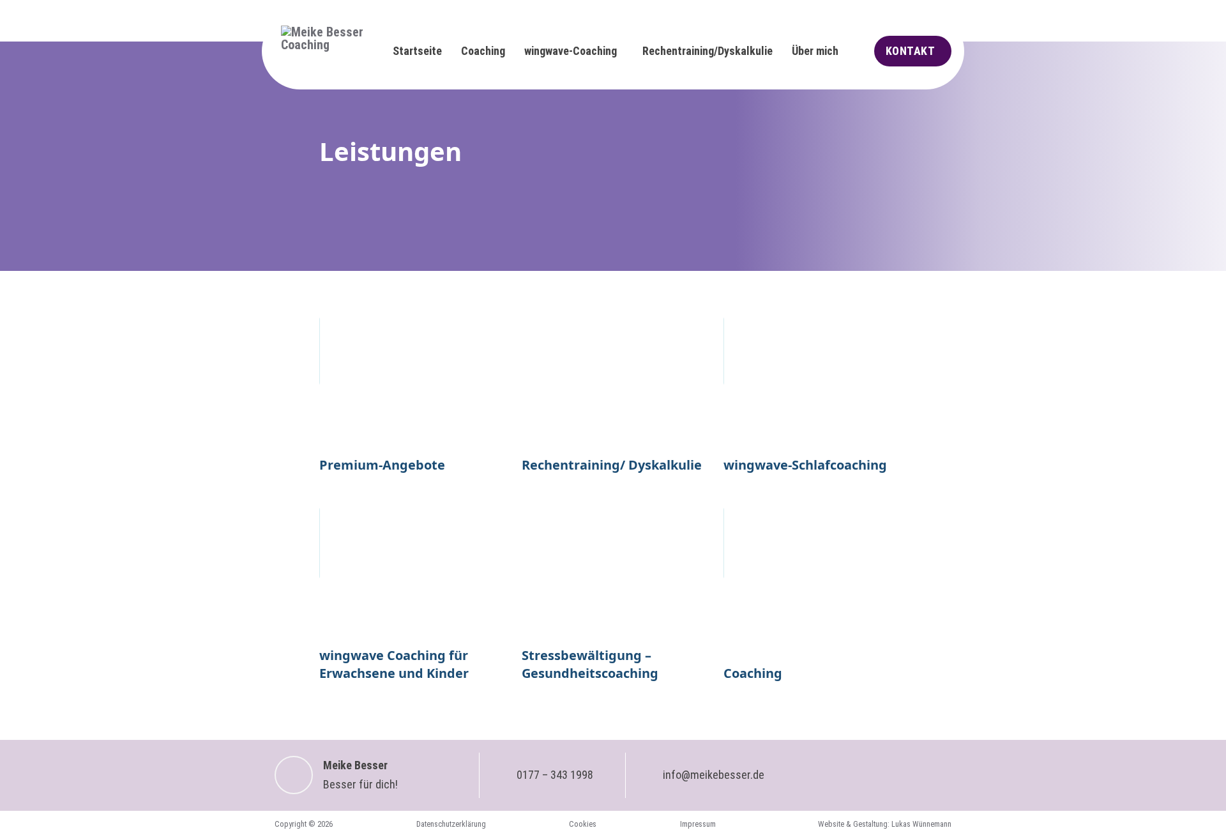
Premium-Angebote (382, 464)
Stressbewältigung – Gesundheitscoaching (590, 664)
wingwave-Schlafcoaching (805, 464)
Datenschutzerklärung (451, 824)
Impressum (698, 824)
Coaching (483, 51)
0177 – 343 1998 (555, 774)
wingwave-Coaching (570, 51)
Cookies (582, 824)
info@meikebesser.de (713, 774)
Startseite (417, 51)
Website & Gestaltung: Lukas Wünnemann (884, 824)
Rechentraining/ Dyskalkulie (612, 464)
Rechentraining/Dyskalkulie (707, 51)
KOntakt (910, 51)
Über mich (815, 51)
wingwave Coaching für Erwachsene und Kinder (394, 664)
